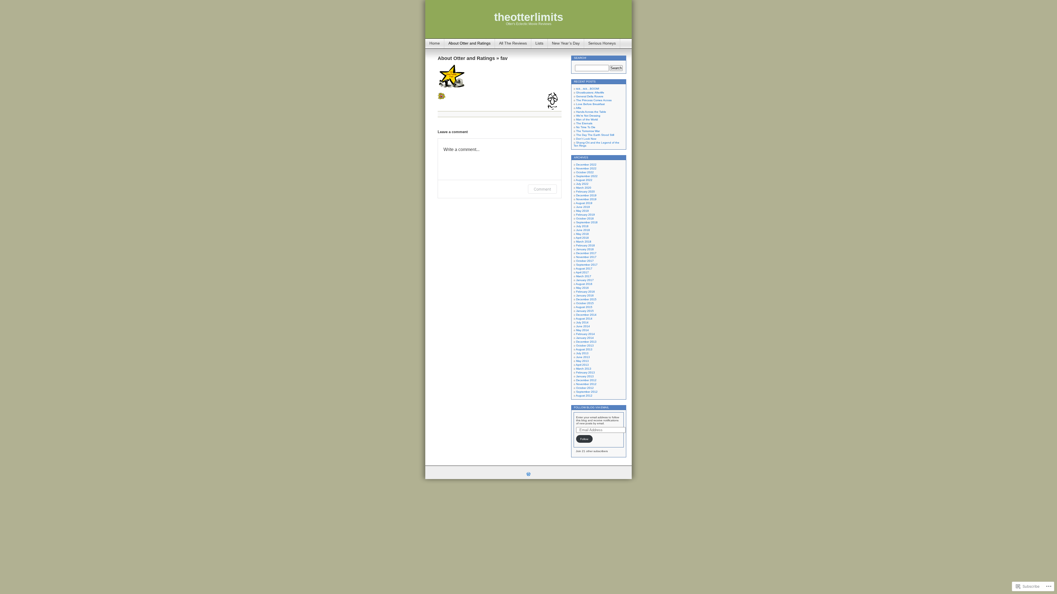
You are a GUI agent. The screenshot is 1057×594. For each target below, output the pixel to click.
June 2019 (583, 206)
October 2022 (585, 172)
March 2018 (583, 241)
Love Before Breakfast (590, 104)
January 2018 (585, 249)
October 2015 (585, 303)
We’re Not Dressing (588, 115)
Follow (584, 439)
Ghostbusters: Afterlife (590, 92)
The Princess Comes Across (594, 100)
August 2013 (584, 349)
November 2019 (586, 199)
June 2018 (583, 230)
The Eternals (584, 123)
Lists (539, 43)
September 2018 (587, 222)
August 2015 (584, 307)
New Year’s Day (566, 43)
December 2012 (586, 380)
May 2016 (582, 287)
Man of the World (587, 119)
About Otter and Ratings (469, 43)
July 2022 (582, 183)
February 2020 (585, 191)
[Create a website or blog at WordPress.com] (528, 474)
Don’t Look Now (586, 138)
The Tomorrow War (588, 131)
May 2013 (582, 360)
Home (434, 43)
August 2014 (584, 318)
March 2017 (583, 276)
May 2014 (582, 330)
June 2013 (583, 357)
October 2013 (585, 345)
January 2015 (585, 310)
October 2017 (585, 260)
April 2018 (582, 237)
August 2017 (584, 268)
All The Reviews (513, 43)
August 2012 (584, 395)
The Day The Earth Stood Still (595, 134)
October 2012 (585, 387)
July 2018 (582, 226)
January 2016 (585, 295)
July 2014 (582, 322)
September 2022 (587, 176)
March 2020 (583, 187)
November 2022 (586, 168)
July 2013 (582, 353)
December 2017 (586, 253)
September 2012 (587, 391)
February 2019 (585, 214)
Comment (542, 189)
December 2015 (586, 299)
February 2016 (585, 291)
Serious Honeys (602, 43)
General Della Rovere (589, 96)
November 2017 (586, 256)
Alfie (578, 107)
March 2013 (583, 368)
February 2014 (585, 334)
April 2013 (582, 364)
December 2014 (586, 314)
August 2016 (584, 283)
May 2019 (582, 210)
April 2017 (582, 272)
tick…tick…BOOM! (587, 88)
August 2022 (584, 180)
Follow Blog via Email (591, 407)
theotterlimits (528, 17)
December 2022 (586, 164)
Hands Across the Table (591, 111)
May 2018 (582, 233)
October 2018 (585, 218)
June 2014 (583, 326)
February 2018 (585, 245)
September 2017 (587, 264)
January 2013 (585, 376)
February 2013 (585, 372)
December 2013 (586, 341)
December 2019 (586, 195)
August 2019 (584, 203)
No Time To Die (585, 127)
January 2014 (585, 337)
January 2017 (585, 280)
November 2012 (586, 384)
